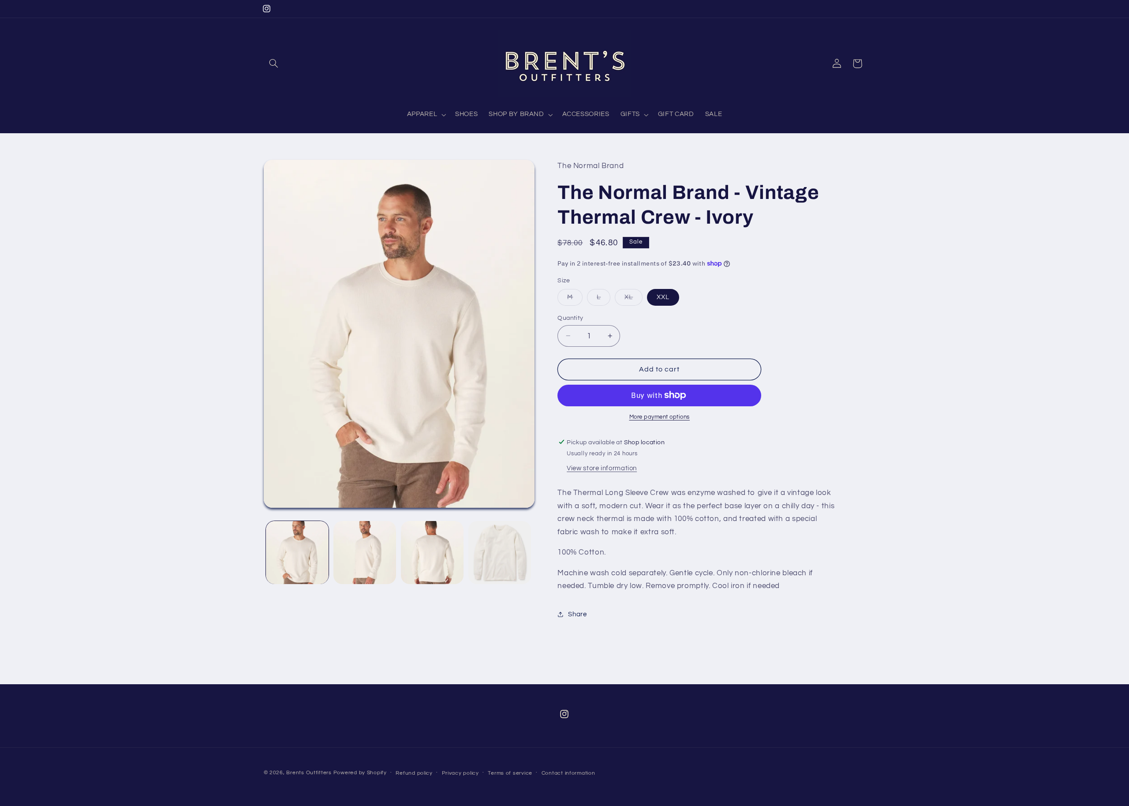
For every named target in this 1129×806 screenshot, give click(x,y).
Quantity (570, 318)
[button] (274, 63)
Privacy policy (460, 773)
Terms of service (510, 773)
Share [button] (577, 614)
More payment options (659, 417)
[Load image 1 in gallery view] (297, 552)
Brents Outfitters (309, 772)
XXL (663, 296)
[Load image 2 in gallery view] (364, 552)
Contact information (568, 773)
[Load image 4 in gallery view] (499, 552)
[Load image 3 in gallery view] (432, 552)
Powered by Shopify (360, 772)
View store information (602, 468)
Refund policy (414, 773)
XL (633, 299)
